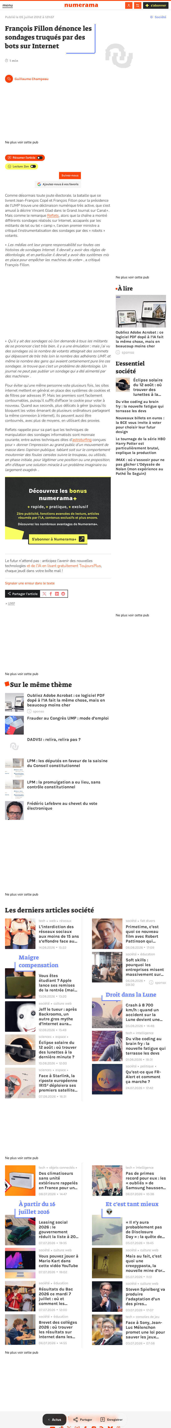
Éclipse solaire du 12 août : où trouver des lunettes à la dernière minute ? (148, 387)
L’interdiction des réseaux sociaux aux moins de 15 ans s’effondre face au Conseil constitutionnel (59, 934)
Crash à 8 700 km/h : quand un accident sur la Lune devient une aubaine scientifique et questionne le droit (144, 1012)
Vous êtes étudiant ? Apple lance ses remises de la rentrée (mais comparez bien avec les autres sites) (58, 982)
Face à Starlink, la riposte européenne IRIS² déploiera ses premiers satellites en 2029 (58, 1083)
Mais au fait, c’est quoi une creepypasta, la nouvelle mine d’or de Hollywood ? (144, 1263)
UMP (11, 603)
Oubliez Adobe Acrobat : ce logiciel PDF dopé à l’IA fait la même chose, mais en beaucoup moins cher (66, 700)
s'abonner (158, 5)
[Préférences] (137, 5)
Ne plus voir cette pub (21, 142)
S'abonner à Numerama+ (54, 539)
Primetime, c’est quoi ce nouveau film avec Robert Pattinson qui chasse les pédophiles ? (142, 934)
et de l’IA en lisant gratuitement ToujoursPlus (64, 565)
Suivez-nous (70, 175)
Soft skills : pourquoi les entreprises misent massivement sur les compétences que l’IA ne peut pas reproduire (145, 967)
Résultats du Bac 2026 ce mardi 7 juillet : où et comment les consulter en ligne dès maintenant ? (57, 1296)
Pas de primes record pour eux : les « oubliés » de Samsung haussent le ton (146, 1180)
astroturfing (82, 439)
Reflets (53, 215)
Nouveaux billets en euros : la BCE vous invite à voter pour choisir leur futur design (140, 425)
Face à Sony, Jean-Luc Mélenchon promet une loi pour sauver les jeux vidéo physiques (145, 1329)
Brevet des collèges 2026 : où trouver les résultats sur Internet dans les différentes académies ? (58, 1329)
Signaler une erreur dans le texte (30, 583)
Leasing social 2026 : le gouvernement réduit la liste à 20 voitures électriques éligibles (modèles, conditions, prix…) (59, 1229)
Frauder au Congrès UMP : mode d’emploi (68, 718)
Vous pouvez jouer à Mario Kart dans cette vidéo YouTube (58, 1261)
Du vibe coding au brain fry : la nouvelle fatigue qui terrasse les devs (140, 406)
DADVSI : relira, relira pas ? (53, 739)
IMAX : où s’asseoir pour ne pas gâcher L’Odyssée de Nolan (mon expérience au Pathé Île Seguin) (140, 466)
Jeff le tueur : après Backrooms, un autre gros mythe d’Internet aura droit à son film (58, 1016)
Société (160, 17)
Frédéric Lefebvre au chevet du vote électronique (62, 806)
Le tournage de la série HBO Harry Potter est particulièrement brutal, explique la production (140, 446)
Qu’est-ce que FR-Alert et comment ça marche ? (143, 1077)
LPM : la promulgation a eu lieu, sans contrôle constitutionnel (64, 784)
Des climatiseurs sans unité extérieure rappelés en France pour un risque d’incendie (58, 1180)
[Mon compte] (128, 5)
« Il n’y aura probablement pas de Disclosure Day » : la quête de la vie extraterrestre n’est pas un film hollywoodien (145, 1229)
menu (8, 5)
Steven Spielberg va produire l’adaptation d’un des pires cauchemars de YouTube (145, 1296)
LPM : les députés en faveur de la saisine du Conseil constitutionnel (67, 763)
